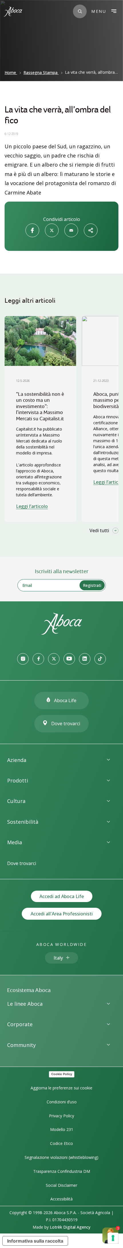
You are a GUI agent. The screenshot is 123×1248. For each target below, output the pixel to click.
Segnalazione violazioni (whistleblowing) (61, 1157)
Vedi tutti (99, 530)
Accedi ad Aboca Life (61, 896)
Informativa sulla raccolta (35, 1241)
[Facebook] (32, 230)
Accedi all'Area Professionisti (62, 914)
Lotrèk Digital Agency (70, 1227)
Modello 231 (61, 1129)
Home (10, 72)
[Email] (71, 230)
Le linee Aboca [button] (25, 1003)
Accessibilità (61, 1199)
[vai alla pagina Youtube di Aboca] (69, 659)
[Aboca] (13, 12)
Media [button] (14, 842)
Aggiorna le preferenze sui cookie (61, 1088)
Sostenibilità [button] (22, 821)
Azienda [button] (16, 760)
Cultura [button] (16, 801)
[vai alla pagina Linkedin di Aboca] (84, 659)
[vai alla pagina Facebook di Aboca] (38, 659)
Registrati (92, 585)
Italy (58, 958)
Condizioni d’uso (62, 1101)
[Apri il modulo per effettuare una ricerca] (80, 11)
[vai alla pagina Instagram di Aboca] (23, 659)
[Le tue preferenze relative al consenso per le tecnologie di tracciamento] (113, 1238)
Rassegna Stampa (40, 72)
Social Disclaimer (61, 1185)
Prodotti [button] (17, 780)
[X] (52, 230)
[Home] (61, 633)
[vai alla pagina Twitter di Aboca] (53, 659)
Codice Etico (61, 1143)
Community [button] (21, 1045)
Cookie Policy (61, 1074)
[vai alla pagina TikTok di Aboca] (100, 659)
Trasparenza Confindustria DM (61, 1171)
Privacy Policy (61, 1115)
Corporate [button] (20, 1024)
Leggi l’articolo (32, 506)
